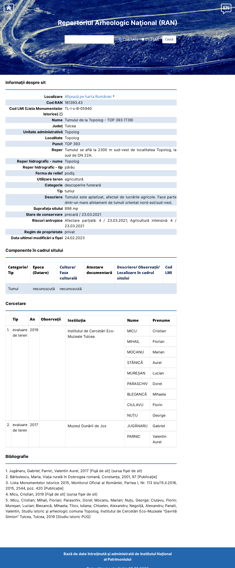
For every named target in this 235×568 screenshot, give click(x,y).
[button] (226, 8)
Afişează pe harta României (88, 96)
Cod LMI (151, 39)
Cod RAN (130, 39)
